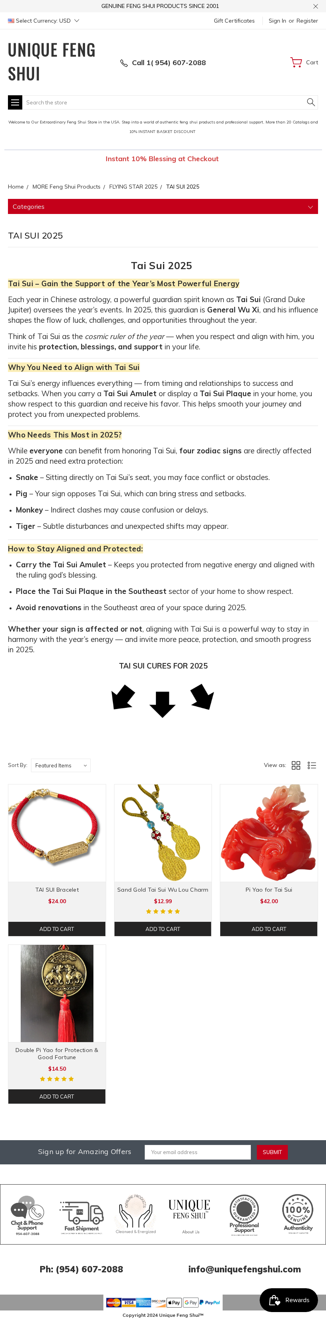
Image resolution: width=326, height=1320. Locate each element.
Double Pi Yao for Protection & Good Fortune (57, 1053)
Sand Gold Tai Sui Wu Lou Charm (163, 889)
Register (307, 20)
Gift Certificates (234, 20)
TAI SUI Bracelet (57, 889)
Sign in (277, 20)
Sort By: (17, 765)
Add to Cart (56, 929)
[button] (27, 1214)
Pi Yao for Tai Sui (269, 889)
